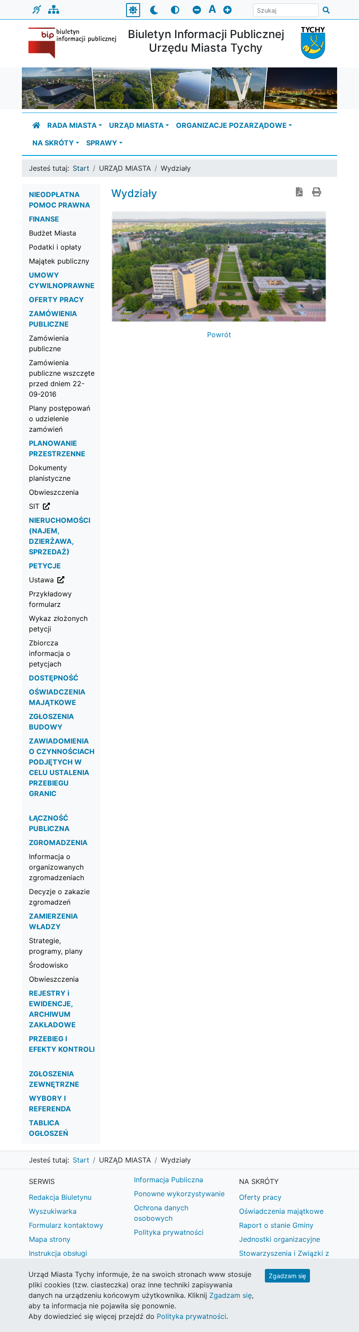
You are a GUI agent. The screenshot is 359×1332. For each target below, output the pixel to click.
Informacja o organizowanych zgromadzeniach (56, 867)
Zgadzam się (287, 1275)
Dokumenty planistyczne (49, 473)
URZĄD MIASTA (136, 125)
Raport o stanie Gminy (276, 1225)
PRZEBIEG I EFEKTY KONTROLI (62, 1044)
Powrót (219, 334)
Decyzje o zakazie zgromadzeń (59, 896)
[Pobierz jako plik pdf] (299, 192)
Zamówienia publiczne (49, 343)
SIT (65, 506)
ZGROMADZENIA (58, 842)
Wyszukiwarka (53, 1211)
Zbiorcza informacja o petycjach (49, 653)
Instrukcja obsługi (58, 1253)
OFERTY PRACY (56, 299)
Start (81, 168)
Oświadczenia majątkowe (281, 1211)
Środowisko (48, 965)
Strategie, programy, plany (56, 945)
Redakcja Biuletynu (60, 1197)
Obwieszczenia (54, 492)
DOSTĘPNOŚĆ (53, 677)
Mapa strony (49, 1239)
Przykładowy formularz (50, 599)
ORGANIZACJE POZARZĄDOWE (231, 125)
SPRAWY (101, 142)
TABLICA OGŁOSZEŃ (48, 1128)
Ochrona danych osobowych (161, 1213)
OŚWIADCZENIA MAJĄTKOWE (57, 697)
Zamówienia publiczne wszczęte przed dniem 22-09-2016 (62, 378)
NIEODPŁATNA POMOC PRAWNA (59, 199)
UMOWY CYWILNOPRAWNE (62, 280)
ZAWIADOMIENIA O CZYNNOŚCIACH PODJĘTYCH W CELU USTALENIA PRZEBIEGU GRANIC (62, 767)
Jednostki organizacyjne (279, 1239)
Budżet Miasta (52, 233)
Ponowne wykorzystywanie (179, 1193)
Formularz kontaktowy (66, 1225)
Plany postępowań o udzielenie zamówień (59, 418)
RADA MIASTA (72, 125)
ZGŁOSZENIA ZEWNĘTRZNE (54, 1079)
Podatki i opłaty (55, 247)
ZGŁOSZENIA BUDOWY (51, 721)
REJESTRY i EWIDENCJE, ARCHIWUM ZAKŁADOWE (52, 1009)
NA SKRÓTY (53, 142)
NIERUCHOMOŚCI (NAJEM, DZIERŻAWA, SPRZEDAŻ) (59, 536)
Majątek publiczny (59, 261)
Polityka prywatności (169, 1232)
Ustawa (65, 579)
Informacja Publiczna (168, 1179)
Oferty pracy (260, 1197)
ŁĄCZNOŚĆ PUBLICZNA (49, 823)
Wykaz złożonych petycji (58, 623)
